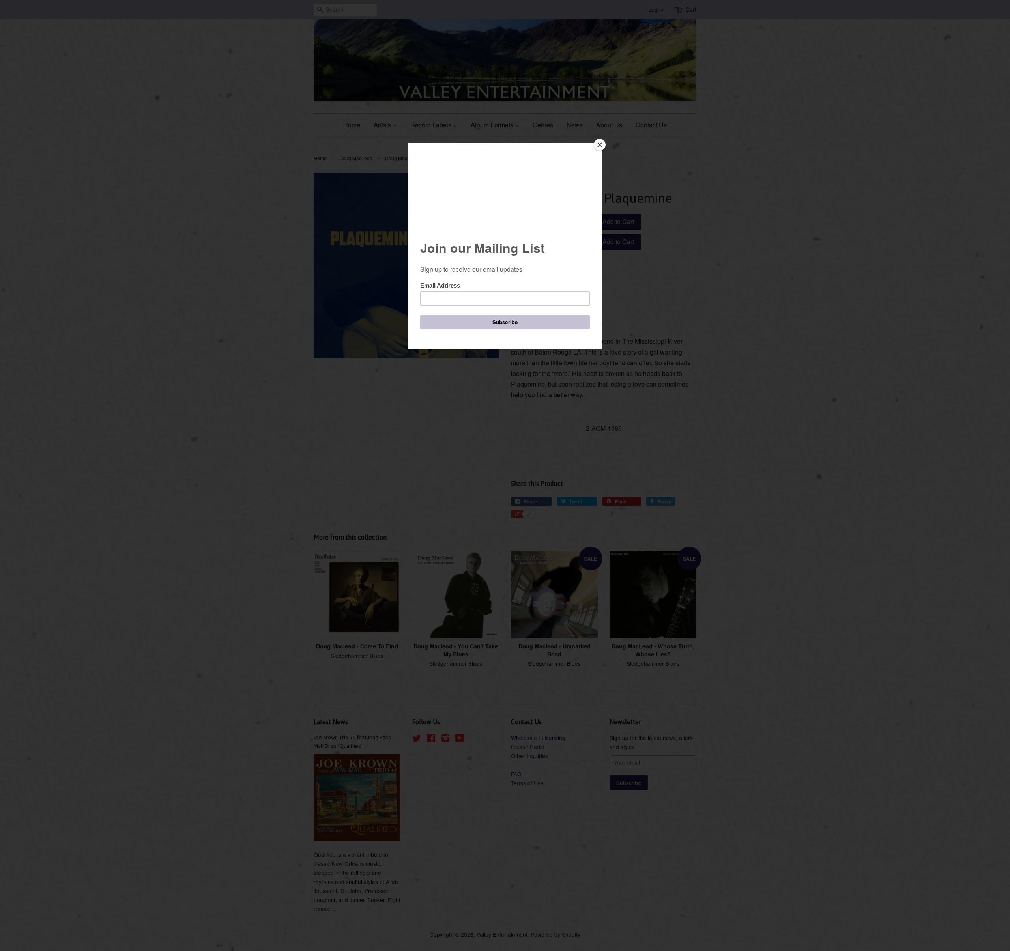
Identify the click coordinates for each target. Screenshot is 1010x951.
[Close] (600, 145)
